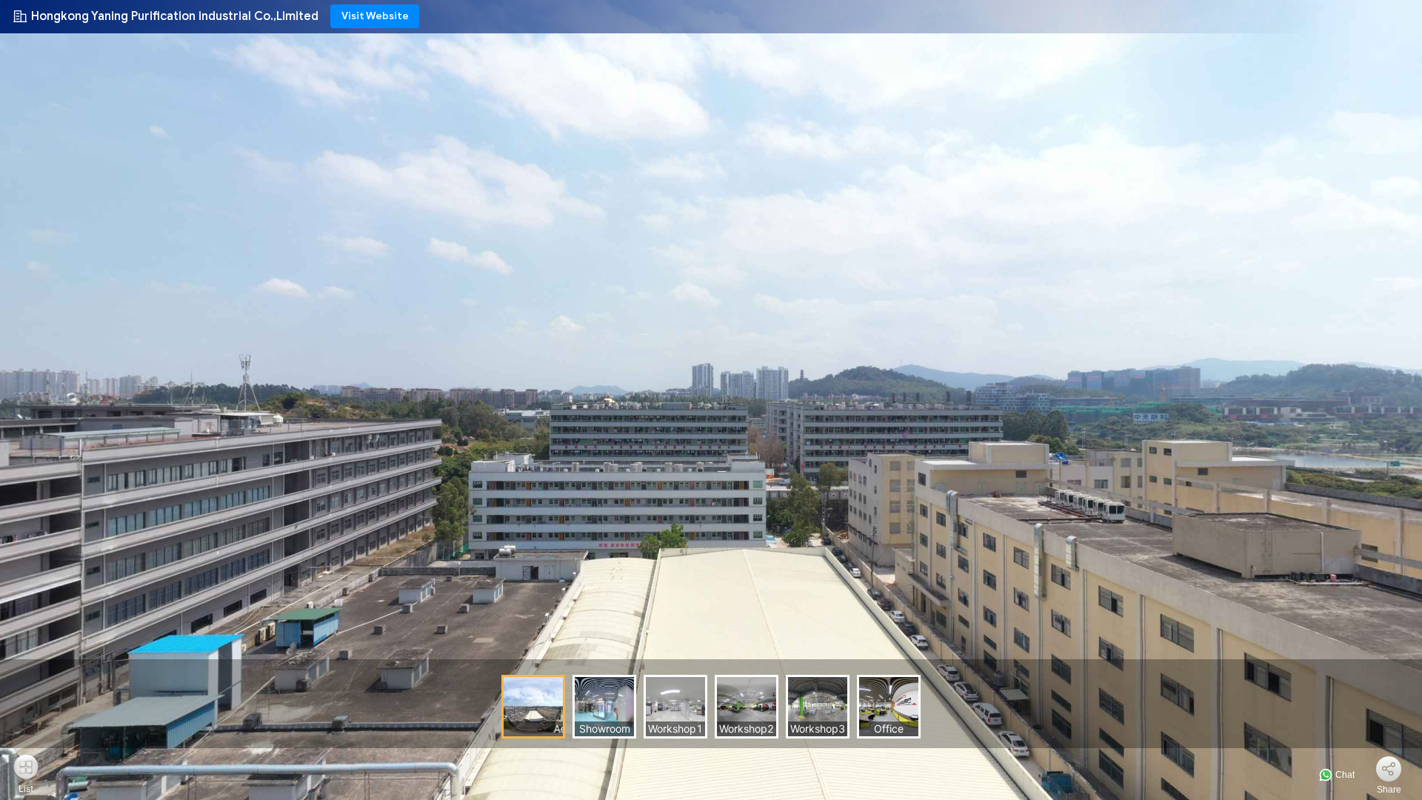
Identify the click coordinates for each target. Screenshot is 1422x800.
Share (1389, 789)
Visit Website (375, 16)
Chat (1344, 775)
